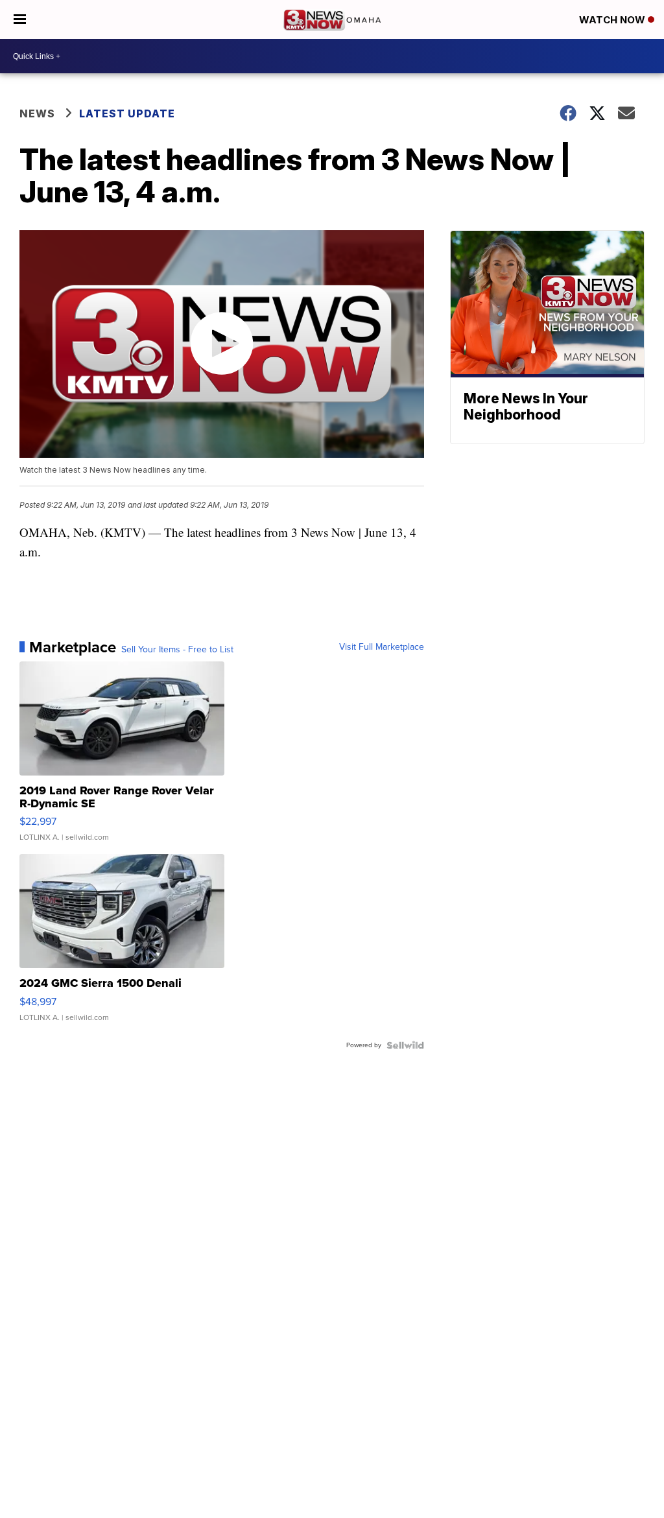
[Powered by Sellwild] (405, 1045)
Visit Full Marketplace (381, 647)
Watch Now (613, 20)
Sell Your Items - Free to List (177, 649)
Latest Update (127, 113)
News (37, 113)
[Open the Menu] (20, 19)
